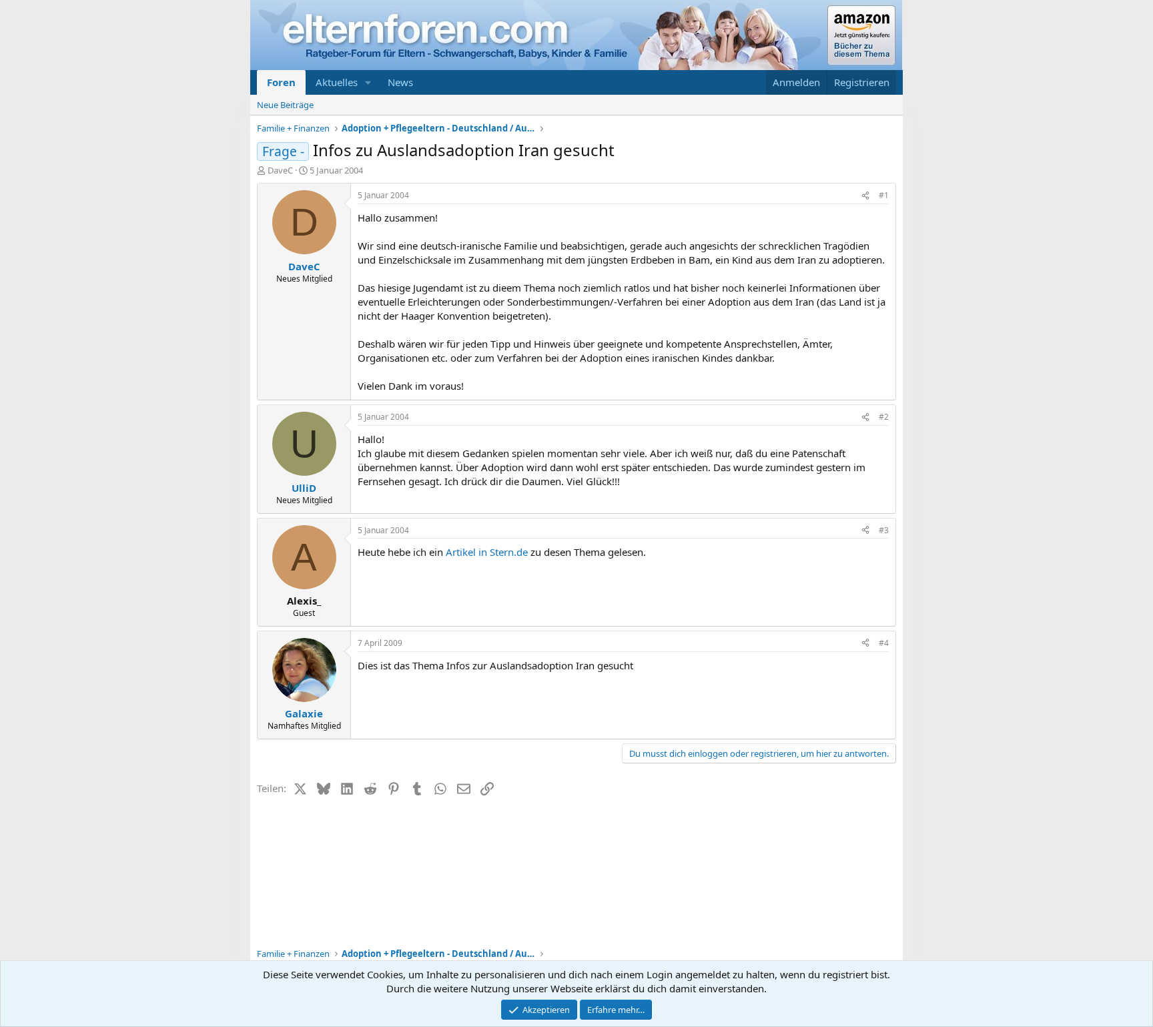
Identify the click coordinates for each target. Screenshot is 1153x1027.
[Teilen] (865, 196)
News (400, 82)
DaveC (280, 170)
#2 (884, 416)
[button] (368, 82)
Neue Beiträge (285, 105)
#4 (884, 643)
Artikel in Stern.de (488, 552)
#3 (884, 530)
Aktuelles (337, 82)
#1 (884, 195)
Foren (281, 82)
